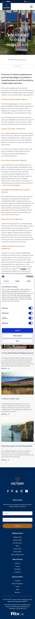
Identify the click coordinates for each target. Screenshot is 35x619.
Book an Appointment (17, 554)
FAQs (17, 589)
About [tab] (29, 281)
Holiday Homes (17, 537)
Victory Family (17, 551)
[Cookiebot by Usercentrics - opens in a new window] (26, 277)
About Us (17, 563)
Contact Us (17, 572)
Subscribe (17, 526)
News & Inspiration (17, 583)
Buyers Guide (17, 549)
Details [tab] (18, 281)
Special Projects (17, 543)
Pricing (18, 586)
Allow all (17, 330)
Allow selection (17, 335)
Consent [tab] (6, 281)
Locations (17, 580)
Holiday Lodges (17, 540)
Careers (17, 566)
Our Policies (17, 569)
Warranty (17, 592)
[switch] (30, 313)
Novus (17, 546)
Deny (17, 341)
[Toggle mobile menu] (31, 6)
